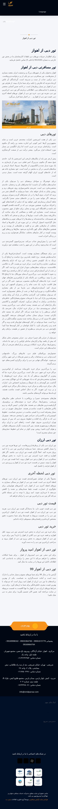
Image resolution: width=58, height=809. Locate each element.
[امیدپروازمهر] (10, 4)
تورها (54, 728)
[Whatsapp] (20, 760)
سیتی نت (8, 799)
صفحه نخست (50, 725)
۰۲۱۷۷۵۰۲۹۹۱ (23, 671)
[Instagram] (26, 760)
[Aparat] (32, 760)
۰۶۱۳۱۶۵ (25, 626)
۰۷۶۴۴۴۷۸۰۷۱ (23, 685)
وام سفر (52, 709)
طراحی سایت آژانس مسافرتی (38, 799)
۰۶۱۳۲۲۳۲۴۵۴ (23, 658)
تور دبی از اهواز (44, 50)
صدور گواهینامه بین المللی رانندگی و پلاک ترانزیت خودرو (33, 712)
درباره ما (52, 706)
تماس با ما (51, 735)
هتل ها (53, 731)
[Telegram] (38, 760)
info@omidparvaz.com (29, 692)
